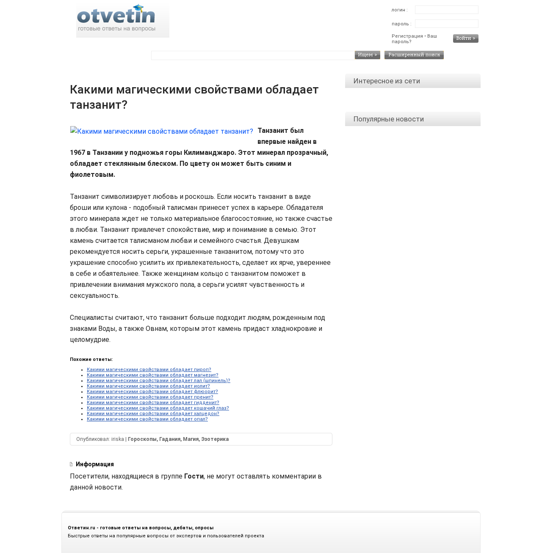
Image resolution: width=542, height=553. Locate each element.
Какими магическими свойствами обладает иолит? (148, 386)
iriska (117, 439)
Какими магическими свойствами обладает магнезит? (152, 375)
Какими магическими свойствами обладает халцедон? (153, 413)
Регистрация (407, 36)
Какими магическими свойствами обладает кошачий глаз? (158, 408)
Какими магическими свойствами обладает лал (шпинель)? (158, 380)
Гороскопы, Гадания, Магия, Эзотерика (178, 439)
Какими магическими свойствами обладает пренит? (150, 397)
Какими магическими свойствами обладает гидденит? (153, 402)
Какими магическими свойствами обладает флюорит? (152, 391)
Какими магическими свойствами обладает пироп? (149, 369)
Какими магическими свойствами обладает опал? (147, 419)
